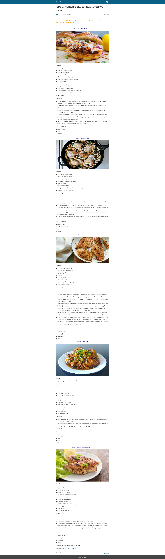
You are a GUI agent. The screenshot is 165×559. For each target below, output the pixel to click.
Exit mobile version (82, 557)
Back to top (106, 553)
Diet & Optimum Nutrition (73, 548)
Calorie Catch (64, 548)
